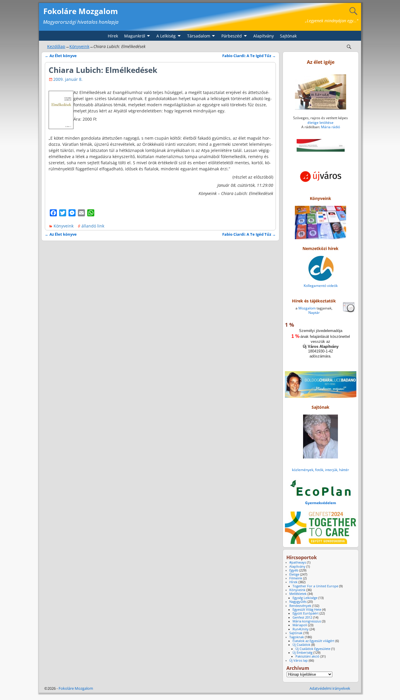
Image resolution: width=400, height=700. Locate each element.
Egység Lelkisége (305, 598)
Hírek (113, 36)
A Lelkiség (166, 36)
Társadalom (198, 36)
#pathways (297, 562)
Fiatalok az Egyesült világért (313, 641)
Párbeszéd (231, 36)
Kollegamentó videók (321, 285)
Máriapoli (300, 625)
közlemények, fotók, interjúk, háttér (320, 469)
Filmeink (295, 578)
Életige (294, 574)
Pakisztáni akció (307, 656)
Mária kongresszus (307, 621)
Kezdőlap (56, 46)
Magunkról (134, 36)
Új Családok (301, 645)
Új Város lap (298, 660)
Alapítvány (263, 36)
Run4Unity (301, 629)
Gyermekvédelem (320, 502)
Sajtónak (288, 36)
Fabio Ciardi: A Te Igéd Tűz (249, 55)
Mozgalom (307, 308)
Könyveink (79, 46)
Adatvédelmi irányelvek (330, 688)
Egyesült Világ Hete (307, 609)
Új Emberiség (302, 653)
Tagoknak (296, 637)
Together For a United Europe (315, 586)
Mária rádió (330, 126)
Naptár (314, 312)
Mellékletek (298, 594)
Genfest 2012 (302, 617)
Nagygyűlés (298, 602)
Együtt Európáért (306, 613)
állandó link (92, 226)
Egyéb (293, 570)
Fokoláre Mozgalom (80, 11)
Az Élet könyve (61, 55)
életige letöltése (320, 122)
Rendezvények (300, 606)
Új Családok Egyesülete (312, 649)
